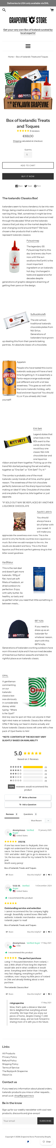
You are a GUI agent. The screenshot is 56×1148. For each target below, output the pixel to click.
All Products (8, 1053)
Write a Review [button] (29, 797)
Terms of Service (10, 1067)
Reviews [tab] (10, 814)
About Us (7, 1074)
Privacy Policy (9, 1057)
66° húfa (39, 620)
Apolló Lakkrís (44, 511)
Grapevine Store (27, 1137)
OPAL (5, 675)
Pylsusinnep (33, 240)
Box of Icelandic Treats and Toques (20, 868)
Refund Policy (9, 1060)
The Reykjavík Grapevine (15, 1071)
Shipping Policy (10, 1064)
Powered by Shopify (43, 1137)
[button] (45, 874)
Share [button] (10, 874)
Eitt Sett (37, 428)
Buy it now (28, 176)
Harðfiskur (7, 562)
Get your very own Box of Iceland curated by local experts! (28, 31)
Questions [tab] (28, 814)
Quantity (28, 150)
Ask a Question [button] (29, 804)
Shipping (17, 141)
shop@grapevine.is (24, 1095)
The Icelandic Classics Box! (16, 987)
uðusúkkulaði (39, 314)
